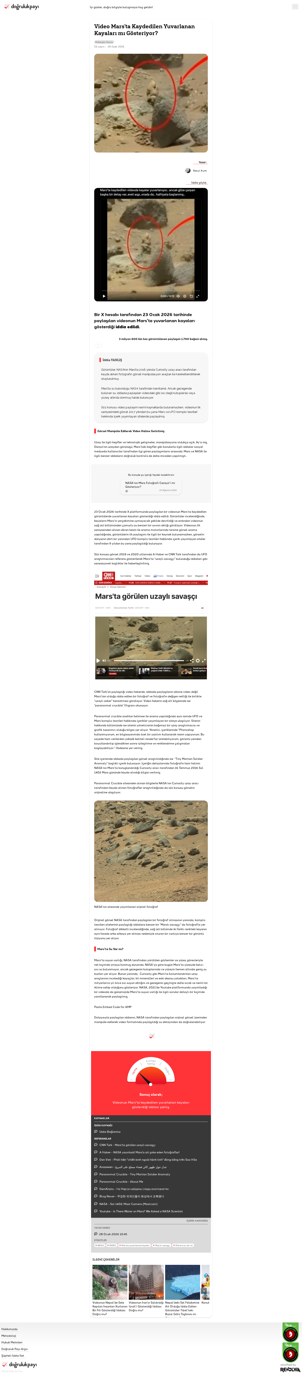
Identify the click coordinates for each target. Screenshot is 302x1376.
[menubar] (295, 7)
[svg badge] (291, 1352)
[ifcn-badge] (291, 1332)
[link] (19, 1329)
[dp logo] (21, 7)
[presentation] (204, 1291)
